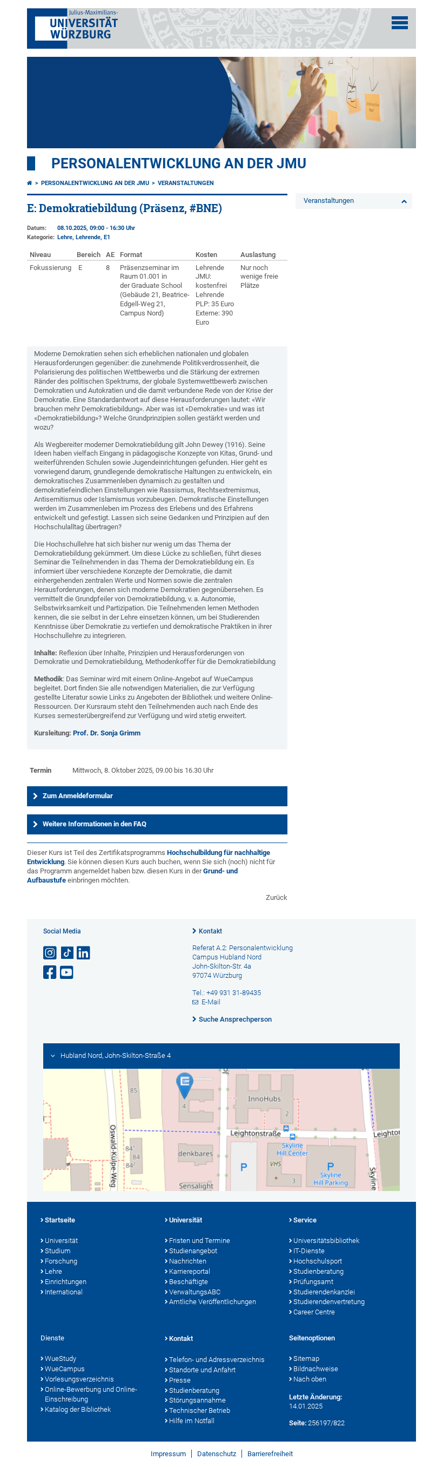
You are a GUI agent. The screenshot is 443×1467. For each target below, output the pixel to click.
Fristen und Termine (199, 1240)
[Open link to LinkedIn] (84, 953)
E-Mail (211, 1002)
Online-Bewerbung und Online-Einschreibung (91, 1394)
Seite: (297, 1423)
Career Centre (314, 1312)
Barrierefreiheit (270, 1454)
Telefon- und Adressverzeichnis (217, 1360)
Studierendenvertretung (329, 1302)
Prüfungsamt (313, 1282)
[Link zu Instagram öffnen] (50, 953)
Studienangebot (193, 1251)
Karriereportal (189, 1271)
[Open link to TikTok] (67, 953)
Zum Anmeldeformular (78, 796)
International (64, 1292)
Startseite (60, 1220)
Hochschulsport (317, 1261)
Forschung (61, 1261)
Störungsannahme (197, 1400)
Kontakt (210, 931)
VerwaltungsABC (194, 1292)
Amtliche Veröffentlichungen (212, 1302)
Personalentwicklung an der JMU (178, 163)
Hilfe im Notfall (191, 1421)
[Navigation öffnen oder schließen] (400, 22)
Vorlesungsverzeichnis (79, 1379)
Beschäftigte (188, 1282)
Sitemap (306, 1358)
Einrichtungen (65, 1282)
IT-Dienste (309, 1251)
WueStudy (60, 1358)
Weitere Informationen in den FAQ (94, 824)
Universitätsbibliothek (326, 1240)
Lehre (53, 1271)
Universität (61, 1240)
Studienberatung (318, 1271)
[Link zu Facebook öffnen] (50, 972)
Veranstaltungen (186, 183)
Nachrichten (187, 1261)
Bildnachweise (315, 1369)
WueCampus (65, 1369)
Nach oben (309, 1379)
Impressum (168, 1454)
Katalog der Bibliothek (78, 1409)
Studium (58, 1251)
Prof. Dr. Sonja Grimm (106, 733)
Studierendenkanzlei (324, 1292)
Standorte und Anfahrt (202, 1370)
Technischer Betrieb (199, 1410)
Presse (180, 1380)
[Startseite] (29, 183)
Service (305, 1220)
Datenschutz (216, 1454)
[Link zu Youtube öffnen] (67, 972)
